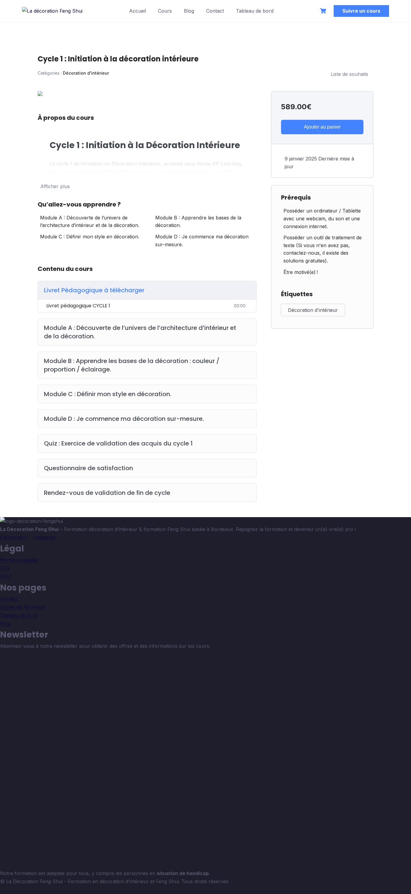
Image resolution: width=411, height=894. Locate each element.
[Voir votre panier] (324, 11)
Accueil (137, 11)
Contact (215, 11)
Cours (165, 11)
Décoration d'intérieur (86, 73)
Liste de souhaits (349, 74)
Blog (189, 11)
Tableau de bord (254, 11)
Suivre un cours (361, 11)
